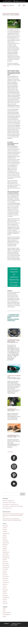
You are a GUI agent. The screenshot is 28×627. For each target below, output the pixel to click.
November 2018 (6, 567)
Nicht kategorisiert (6, 614)
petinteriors (12, 340)
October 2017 (5, 580)
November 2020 (6, 552)
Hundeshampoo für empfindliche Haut (14, 376)
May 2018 (5, 571)
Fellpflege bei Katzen (17, 520)
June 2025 (5, 537)
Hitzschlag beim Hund (11, 409)
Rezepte (17, 15)
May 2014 (5, 601)
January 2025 (5, 540)
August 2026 (5, 525)
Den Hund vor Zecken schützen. (11, 14)
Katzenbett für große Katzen (8, 500)
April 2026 (5, 531)
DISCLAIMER (14, 625)
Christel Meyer (13, 377)
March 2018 (5, 574)
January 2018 (5, 578)
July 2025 (4, 535)
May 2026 (5, 529)
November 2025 (6, 533)
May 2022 (5, 550)
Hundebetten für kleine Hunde (13, 339)
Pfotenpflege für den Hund (12, 435)
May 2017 (5, 588)
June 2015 (5, 593)
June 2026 (5, 527)
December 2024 (6, 542)
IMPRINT (6, 623)
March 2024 (5, 544)
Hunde (12, 15)
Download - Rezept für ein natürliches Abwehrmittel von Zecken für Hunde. (14, 277)
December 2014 (6, 597)
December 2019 (6, 556)
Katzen (4, 610)
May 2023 (5, 548)
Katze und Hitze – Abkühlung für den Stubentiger (13, 506)
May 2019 (5, 559)
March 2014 (5, 603)
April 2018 (5, 573)
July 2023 (4, 546)
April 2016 (5, 591)
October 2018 (5, 569)
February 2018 (5, 576)
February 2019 (5, 563)
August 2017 (5, 584)
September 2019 (6, 557)
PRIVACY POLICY (16, 623)
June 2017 (5, 586)
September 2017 (6, 582)
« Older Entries (10, 451)
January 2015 (5, 595)
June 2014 (5, 599)
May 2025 (5, 539)
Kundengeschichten (12, 342)
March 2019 (5, 561)
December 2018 (6, 565)
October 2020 (5, 554)
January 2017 (5, 590)
